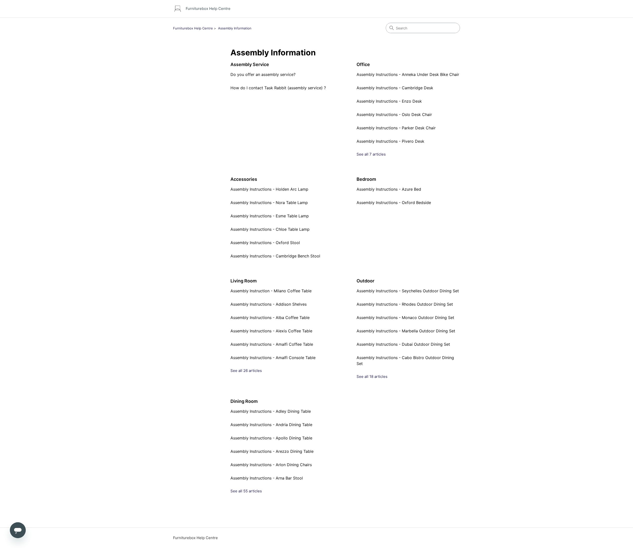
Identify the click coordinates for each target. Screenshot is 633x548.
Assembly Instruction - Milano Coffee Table (271, 290)
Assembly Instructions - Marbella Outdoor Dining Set (406, 330)
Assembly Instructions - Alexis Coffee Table (271, 330)
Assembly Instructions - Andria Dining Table (271, 424)
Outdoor (365, 280)
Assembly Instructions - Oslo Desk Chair (394, 114)
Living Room (243, 280)
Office (363, 64)
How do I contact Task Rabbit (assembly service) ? (278, 87)
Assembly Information (234, 28)
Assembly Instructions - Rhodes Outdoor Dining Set (405, 304)
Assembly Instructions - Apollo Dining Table (271, 437)
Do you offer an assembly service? (262, 74)
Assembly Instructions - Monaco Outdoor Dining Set (405, 317)
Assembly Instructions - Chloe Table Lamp (270, 229)
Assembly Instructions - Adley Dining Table (270, 411)
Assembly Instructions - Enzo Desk (389, 101)
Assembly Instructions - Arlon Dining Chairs (271, 464)
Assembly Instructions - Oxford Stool (265, 242)
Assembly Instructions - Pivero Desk (390, 141)
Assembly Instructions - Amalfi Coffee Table (271, 344)
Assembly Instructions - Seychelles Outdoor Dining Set (408, 290)
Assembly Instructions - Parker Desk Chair (396, 127)
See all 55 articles (246, 491)
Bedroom (366, 179)
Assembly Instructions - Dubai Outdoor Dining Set (403, 344)
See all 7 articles (371, 154)
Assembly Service (249, 64)
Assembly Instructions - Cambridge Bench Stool (275, 255)
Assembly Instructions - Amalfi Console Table (273, 357)
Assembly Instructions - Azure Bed (389, 189)
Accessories (243, 179)
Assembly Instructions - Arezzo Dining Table (272, 451)
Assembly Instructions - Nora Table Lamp (269, 202)
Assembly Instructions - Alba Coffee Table (270, 317)
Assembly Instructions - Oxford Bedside (394, 202)
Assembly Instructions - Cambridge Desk (395, 87)
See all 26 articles (246, 370)
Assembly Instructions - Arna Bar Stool (266, 478)
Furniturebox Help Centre (193, 28)
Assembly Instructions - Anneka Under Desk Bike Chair (408, 74)
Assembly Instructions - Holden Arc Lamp (269, 189)
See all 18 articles (372, 376)
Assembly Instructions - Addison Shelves (268, 304)
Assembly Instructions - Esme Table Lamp (269, 215)
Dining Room (244, 401)
